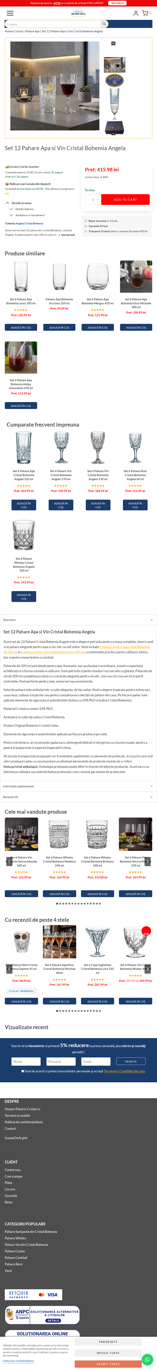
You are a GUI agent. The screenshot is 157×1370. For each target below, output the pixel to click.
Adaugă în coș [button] (21, 327)
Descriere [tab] (9, 619)
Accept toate (108, 1364)
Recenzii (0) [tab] (10, 797)
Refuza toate (108, 1353)
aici (7, 193)
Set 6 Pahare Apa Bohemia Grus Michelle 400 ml (136, 303)
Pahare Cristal (14, 31)
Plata (8, 1183)
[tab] (49, 131)
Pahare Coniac (15, 1251)
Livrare (10, 1189)
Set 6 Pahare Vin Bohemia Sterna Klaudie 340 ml (21, 861)
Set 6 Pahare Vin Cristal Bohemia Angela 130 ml (98, 475)
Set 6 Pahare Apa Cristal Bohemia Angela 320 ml (24, 475)
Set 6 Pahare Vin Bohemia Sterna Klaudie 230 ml (135, 861)
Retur (9, 1202)
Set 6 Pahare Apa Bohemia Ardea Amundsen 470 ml (21, 384)
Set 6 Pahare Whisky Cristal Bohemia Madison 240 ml (59, 861)
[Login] (136, 13)
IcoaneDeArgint (16, 1138)
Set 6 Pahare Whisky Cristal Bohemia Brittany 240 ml (97, 861)
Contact (10, 1128)
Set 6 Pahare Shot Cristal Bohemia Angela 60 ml (135, 475)
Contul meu (13, 1170)
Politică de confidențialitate (24, 1122)
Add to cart (125, 199)
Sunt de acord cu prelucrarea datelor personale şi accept (85, 1071)
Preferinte (108, 1342)
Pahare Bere (13, 1264)
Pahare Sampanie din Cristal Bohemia (31, 1232)
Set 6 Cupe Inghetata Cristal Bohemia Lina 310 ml (97, 968)
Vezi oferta (117, 3)
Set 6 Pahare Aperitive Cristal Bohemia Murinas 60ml (59, 968)
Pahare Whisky (15, 1238)
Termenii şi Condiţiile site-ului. (125, 1071)
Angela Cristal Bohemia (29, 223)
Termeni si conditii (17, 1115)
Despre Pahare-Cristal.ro (22, 1109)
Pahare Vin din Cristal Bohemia (26, 1245)
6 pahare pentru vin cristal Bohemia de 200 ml (53, 652)
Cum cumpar (14, 1176)
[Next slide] (113, 133)
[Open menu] (10, 13)
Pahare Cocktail (16, 1258)
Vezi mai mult (67, 234)
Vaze (8, 1271)
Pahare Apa (32, 31)
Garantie (11, 1196)
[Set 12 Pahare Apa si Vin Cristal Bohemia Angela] (55, 86)
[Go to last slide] (113, 44)
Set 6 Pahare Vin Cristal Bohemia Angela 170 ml (61, 475)
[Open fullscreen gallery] (97, 131)
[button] (114, 65)
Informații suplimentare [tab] (18, 786)
